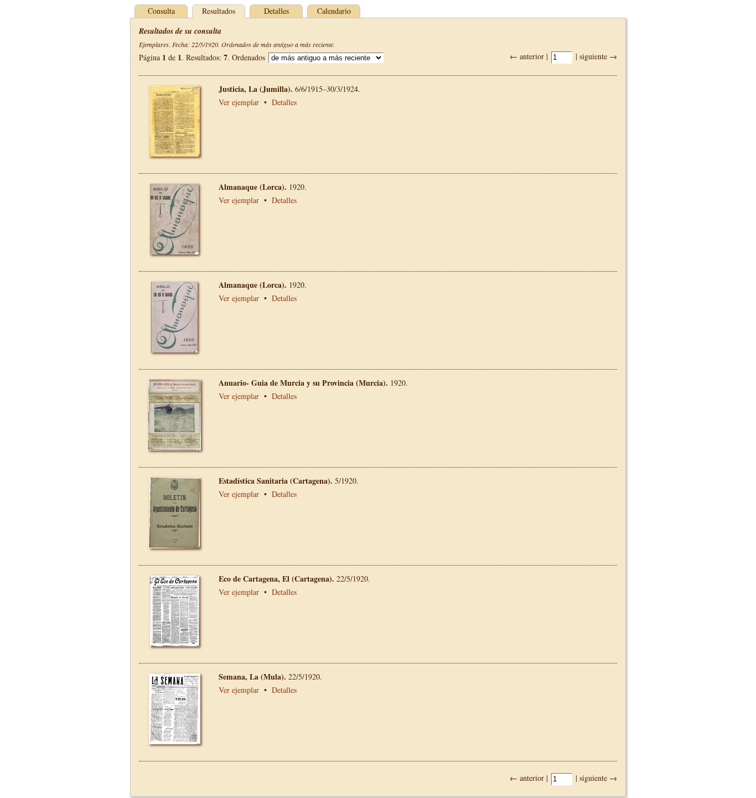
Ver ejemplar (239, 102)
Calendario (334, 11)
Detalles (276, 11)
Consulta (161, 11)
